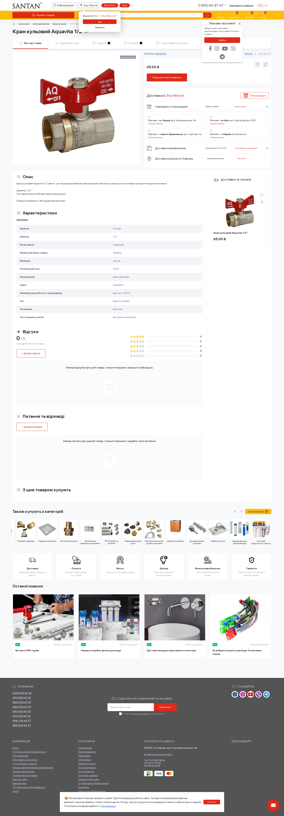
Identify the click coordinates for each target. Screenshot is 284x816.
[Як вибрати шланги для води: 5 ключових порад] (240, 617)
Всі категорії (256, 511)
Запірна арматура (41, 23)
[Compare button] (265, 64)
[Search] (207, 15)
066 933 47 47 (21, 702)
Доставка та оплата (236, 179)
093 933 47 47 (21, 711)
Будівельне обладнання (93, 783)
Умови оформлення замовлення (32, 767)
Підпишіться (165, 707)
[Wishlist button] (257, 64)
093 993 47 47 (21, 697)
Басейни (83, 787)
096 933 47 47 (21, 706)
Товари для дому (89, 779)
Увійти (222, 40)
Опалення (84, 759)
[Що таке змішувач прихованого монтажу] (175, 617)
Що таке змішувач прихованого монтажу (171, 650)
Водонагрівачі (87, 767)
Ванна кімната (87, 751)
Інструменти (86, 771)
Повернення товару (25, 775)
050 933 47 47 (21, 725)
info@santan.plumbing (158, 754)
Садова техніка (88, 775)
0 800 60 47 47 (22, 693)
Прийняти (211, 802)
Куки (15, 747)
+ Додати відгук (31, 353)
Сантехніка (23, 23)
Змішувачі (84, 755)
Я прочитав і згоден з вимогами (144, 714)
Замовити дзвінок (241, 5)
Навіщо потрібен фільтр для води (101, 650)
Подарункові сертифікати (28, 787)
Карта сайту (20, 779)
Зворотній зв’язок (23, 771)
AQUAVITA (160, 53)
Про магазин (20, 755)
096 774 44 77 (21, 720)
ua (260, 5)
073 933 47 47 (21, 716)
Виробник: (110, 5)
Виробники (19, 783)
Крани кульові (59, 23)
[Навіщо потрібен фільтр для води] (109, 617)
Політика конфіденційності (29, 751)
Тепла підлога (87, 763)
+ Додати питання (32, 426)
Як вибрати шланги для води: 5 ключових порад (237, 652)
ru (266, 5)
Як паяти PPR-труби (27, 650)
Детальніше (108, 806)
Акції (124, 5)
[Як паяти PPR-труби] (43, 617)
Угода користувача (140, 714)
